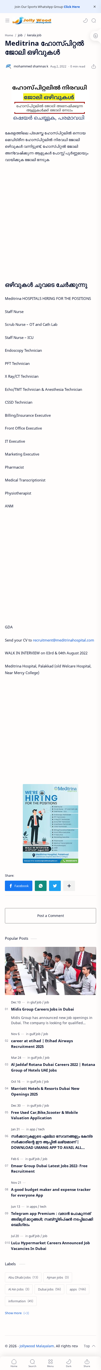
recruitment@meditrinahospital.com (63, 640)
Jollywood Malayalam (37, 1346)
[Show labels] (18, 1313)
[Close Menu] (94, 6)
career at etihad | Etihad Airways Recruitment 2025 (42, 1043)
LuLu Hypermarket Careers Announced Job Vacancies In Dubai (50, 1245)
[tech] (41, 1129)
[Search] (93, 20)
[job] (46, 1002)
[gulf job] (36, 1034)
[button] (85, 20)
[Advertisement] (50, 220)
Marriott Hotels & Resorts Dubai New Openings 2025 (45, 1091)
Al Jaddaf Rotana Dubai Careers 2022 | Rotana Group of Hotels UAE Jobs (53, 1067)
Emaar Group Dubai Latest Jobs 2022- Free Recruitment (49, 1168)
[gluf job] (37, 1002)
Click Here (72, 6)
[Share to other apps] (69, 886)
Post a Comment (50, 915)
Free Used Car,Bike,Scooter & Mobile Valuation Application (44, 1115)
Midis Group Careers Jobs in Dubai (42, 1009)
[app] (34, 1129)
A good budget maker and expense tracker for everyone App (51, 1192)
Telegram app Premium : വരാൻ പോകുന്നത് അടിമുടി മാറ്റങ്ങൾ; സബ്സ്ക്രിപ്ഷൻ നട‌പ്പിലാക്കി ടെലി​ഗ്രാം (52, 1219)
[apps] (34, 1206)
